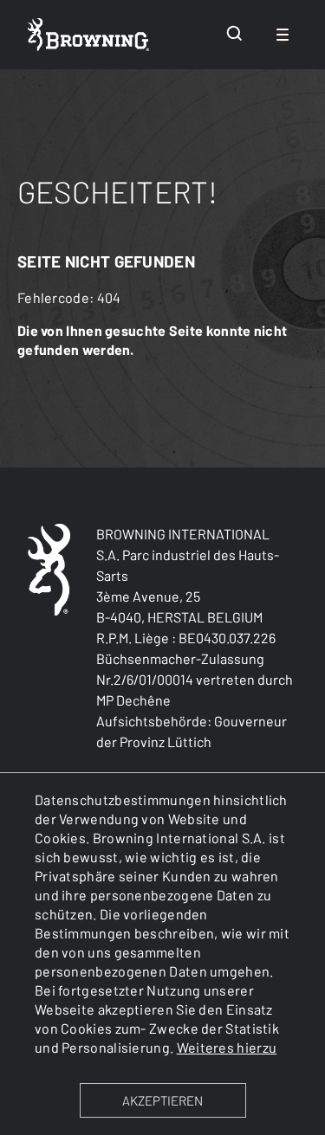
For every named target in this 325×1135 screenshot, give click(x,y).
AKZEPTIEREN (162, 1100)
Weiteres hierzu (227, 1047)
